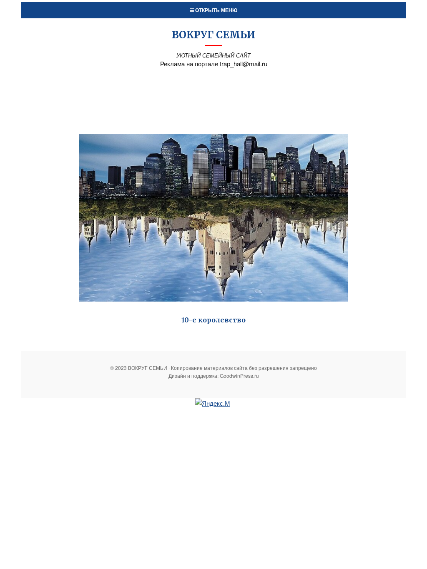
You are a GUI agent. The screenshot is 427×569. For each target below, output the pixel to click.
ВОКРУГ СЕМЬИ (213, 34)
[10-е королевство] (213, 218)
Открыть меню (215, 10)
